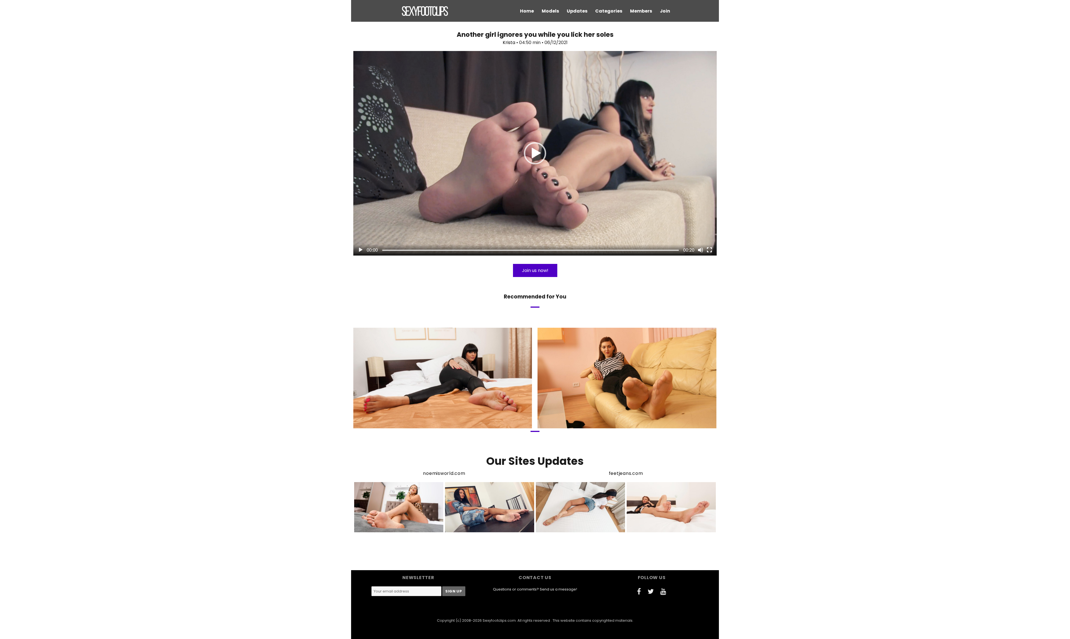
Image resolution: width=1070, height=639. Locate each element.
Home (527, 11)
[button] (535, 153)
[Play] (360, 250)
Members (641, 11)
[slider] (530, 250)
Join (665, 11)
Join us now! (535, 270)
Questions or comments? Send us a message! (535, 589)
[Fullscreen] (709, 250)
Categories (608, 11)
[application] (535, 153)
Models (550, 11)
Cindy (602, 423)
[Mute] (700, 250)
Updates (577, 11)
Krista (509, 42)
